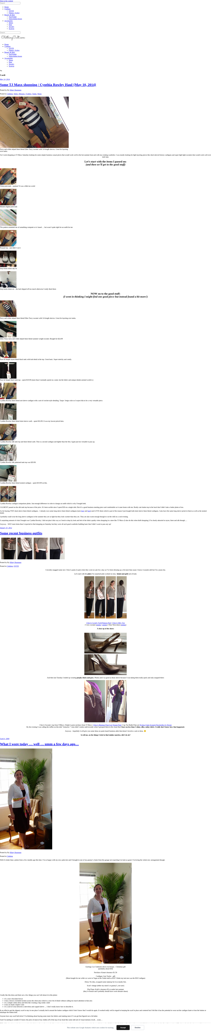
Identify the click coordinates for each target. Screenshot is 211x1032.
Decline (137, 1027)
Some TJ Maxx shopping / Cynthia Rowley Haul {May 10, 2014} (48, 85)
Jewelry (11, 27)
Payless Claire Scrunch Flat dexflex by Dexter (156, 725)
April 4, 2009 (4, 739)
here (82, 511)
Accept (123, 1027)
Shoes (11, 23)
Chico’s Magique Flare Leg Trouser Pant (107, 725)
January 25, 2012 (6, 528)
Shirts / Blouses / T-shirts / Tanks (25, 94)
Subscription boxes (15, 19)
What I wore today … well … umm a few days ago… (39, 744)
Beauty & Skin (9, 15)
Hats (10, 25)
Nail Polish (12, 17)
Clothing (7, 9)
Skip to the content (6, 1)
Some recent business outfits (21, 533)
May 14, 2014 (5, 79)
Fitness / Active (14, 13)
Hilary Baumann (15, 90)
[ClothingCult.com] (13, 41)
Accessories (8, 21)
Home (6, 7)
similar (98, 625)
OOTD (11, 11)
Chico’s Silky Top (118, 623)
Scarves (11, 29)
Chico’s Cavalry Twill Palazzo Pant (98, 623)
